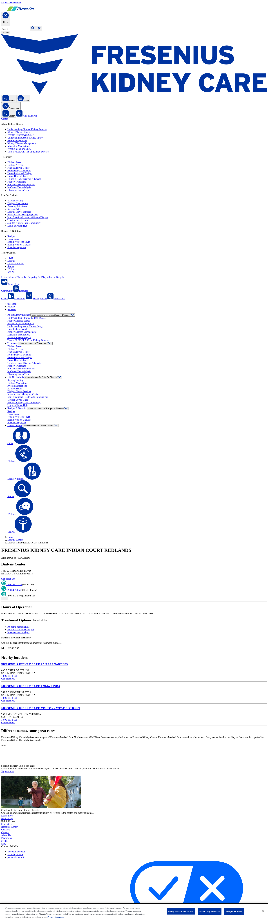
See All (11, 272)
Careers (5, 832)
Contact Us (6, 824)
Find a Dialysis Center (18, 167)
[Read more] (134, 755)
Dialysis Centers (15, 539)
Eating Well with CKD (18, 241)
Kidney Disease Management (21, 143)
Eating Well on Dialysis (19, 244)
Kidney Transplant (16, 181)
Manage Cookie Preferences (180, 911)
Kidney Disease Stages (18, 132)
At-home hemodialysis (18, 626)
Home (10, 537)
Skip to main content (11, 2)
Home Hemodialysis (17, 176)
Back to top (7, 818)
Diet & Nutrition (15, 263)
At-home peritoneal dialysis (20, 629)
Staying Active (14, 209)
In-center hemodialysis (18, 632)
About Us (6, 835)
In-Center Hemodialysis (19, 187)
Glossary (5, 829)
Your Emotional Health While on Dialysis (27, 217)
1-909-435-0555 (14, 590)
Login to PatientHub (17, 225)
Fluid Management (16, 247)
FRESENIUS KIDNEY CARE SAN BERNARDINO (34, 664)
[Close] (263, 911)
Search (5, 32)
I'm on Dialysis (56, 277)
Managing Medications (18, 146)
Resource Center (9, 826)
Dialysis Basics (14, 162)
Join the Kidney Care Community (23, 223)
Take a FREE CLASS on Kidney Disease (28, 151)
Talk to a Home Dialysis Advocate (24, 179)
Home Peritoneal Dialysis (19, 173)
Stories (10, 266)
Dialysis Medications (17, 203)
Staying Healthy (15, 200)
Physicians (6, 838)
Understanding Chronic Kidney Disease (27, 129)
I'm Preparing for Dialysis (36, 277)
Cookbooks (13, 239)
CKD (10, 258)
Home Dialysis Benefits (19, 170)
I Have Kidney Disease (12, 277)
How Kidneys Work (17, 140)
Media (4, 840)
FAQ (3, 843)
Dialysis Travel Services (19, 211)
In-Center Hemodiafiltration (21, 184)
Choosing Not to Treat (18, 190)
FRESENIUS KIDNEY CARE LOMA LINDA (30, 686)
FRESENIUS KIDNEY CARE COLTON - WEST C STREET (40, 708)
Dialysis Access (15, 165)
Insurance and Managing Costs (22, 214)
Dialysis (11, 260)
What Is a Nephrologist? (19, 149)
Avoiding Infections (17, 206)
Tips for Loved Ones (17, 220)
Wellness (11, 269)
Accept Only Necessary (209, 911)
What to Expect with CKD (20, 135)
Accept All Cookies (234, 911)
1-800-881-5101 (14, 584)
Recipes (11, 236)
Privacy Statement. (55, 917)
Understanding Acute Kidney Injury (25, 137)
